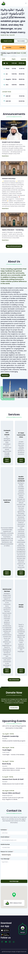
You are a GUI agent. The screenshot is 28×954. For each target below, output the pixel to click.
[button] (14, 895)
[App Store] (5, 930)
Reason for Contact (7, 851)
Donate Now (14, 708)
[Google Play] (5, 934)
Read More (5, 156)
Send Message (14, 881)
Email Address (5, 837)
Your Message (5, 859)
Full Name (4, 830)
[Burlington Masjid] (3, 3)
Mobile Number (5, 844)
